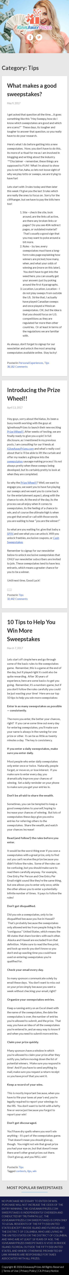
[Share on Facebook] (30, 39)
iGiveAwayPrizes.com (20, 448)
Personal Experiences (31, 362)
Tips (46, 362)
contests (21, 1171)
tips (29, 1171)
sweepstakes (15, 461)
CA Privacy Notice (48, 1270)
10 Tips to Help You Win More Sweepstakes (31, 630)
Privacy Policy (28, 1270)
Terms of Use (10, 1270)
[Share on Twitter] (39, 39)
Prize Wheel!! (15, 431)
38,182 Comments (17, 366)
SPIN (10, 533)
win (34, 1171)
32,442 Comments (17, 598)
